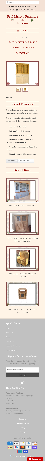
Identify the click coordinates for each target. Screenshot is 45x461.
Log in (11, 10)
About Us (19, 6)
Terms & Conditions (13, 346)
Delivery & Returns (12, 350)
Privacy (22, 428)
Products (24, 38)
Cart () (22, 10)
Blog (8, 337)
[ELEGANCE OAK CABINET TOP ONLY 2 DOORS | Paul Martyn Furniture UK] (22, 73)
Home (11, 6)
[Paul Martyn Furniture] (22, 20)
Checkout (31, 10)
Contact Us (30, 6)
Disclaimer (22, 419)
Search (8, 328)
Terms (22, 432)
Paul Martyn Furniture (25, 438)
